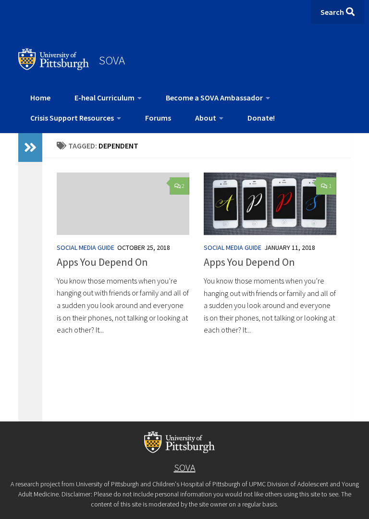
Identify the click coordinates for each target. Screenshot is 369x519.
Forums (158, 118)
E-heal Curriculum (104, 97)
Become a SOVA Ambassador (214, 97)
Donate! (261, 118)
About (205, 118)
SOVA (112, 60)
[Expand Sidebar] (30, 147)
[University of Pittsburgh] (53, 67)
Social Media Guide (85, 247)
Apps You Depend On (102, 262)
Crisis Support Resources (72, 118)
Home (40, 97)
